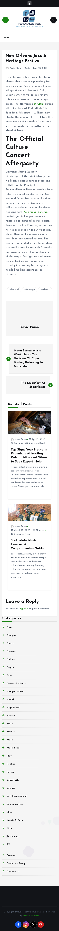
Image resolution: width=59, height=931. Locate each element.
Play (9, 756)
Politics (11, 764)
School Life (13, 780)
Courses (11, 651)
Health (10, 699)
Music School (14, 748)
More (10, 724)
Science (11, 788)
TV (8, 844)
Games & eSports (16, 683)
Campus (11, 635)
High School (13, 707)
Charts (10, 643)
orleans (45, 289)
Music (27, 68)
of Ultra (39, 104)
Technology (13, 836)
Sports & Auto (15, 820)
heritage (30, 289)
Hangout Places (15, 691)
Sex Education (15, 804)
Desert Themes (31, 916)
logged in (24, 608)
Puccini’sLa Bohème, (35, 212)
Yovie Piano (15, 68)
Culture (11, 659)
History (11, 716)
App (9, 627)
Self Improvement (17, 796)
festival (15, 289)
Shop (9, 812)
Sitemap (11, 855)
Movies (11, 732)
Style (9, 828)
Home (5, 37)
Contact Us (13, 871)
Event (10, 675)
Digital (11, 667)
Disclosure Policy (16, 863)
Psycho (10, 772)
